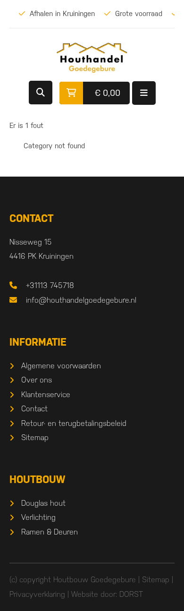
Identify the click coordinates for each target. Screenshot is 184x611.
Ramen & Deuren (49, 531)
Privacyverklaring (37, 594)
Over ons (36, 379)
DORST (131, 594)
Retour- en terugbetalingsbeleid (73, 423)
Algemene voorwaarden (61, 365)
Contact (34, 408)
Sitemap (35, 437)
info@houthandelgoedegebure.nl (81, 300)
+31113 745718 (50, 285)
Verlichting (38, 517)
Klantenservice (45, 394)
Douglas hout (43, 503)
